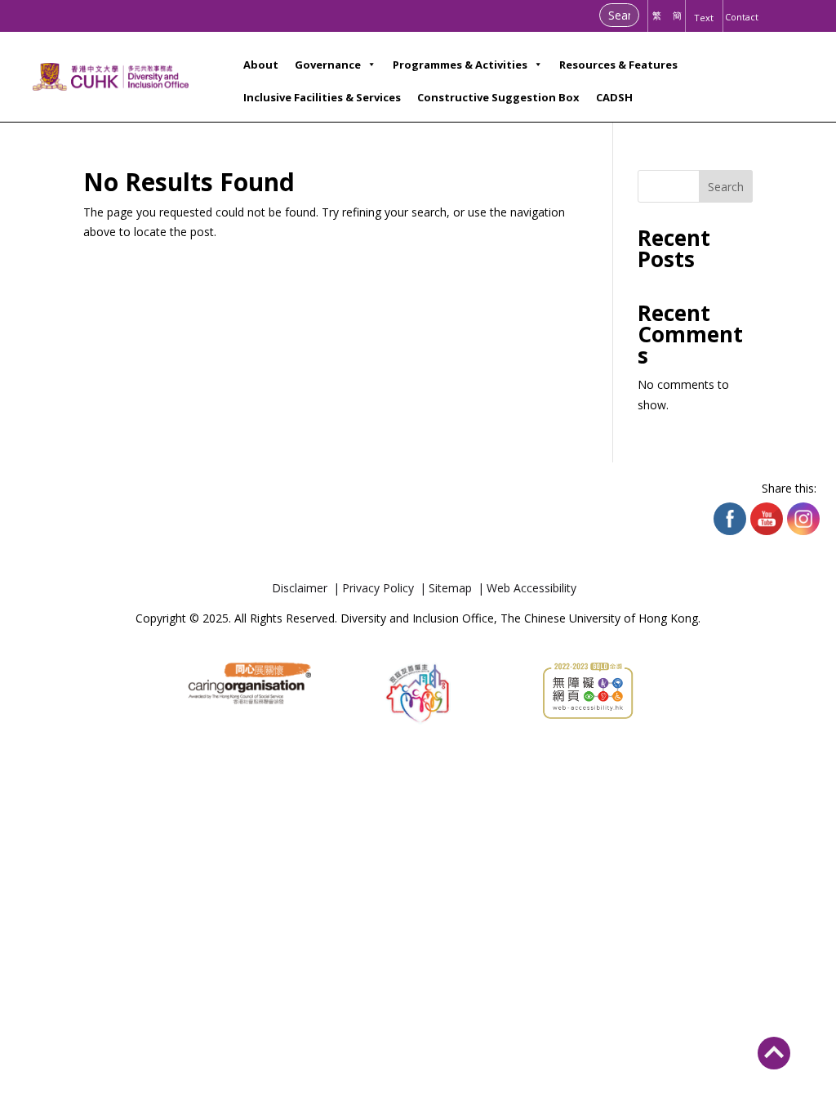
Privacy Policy (378, 588)
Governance (328, 64)
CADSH (614, 97)
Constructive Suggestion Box (498, 97)
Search (726, 186)
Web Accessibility (531, 588)
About (260, 64)
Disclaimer (299, 588)
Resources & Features (618, 64)
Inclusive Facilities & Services (322, 97)
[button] (774, 1048)
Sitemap (450, 588)
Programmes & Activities (460, 64)
